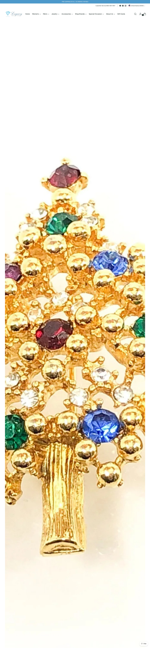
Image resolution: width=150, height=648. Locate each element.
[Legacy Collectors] (13, 14)
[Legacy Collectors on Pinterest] (123, 6)
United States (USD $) (137, 6)
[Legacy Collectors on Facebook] (120, 6)
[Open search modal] (135, 14)
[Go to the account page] (140, 14)
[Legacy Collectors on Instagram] (125, 6)
